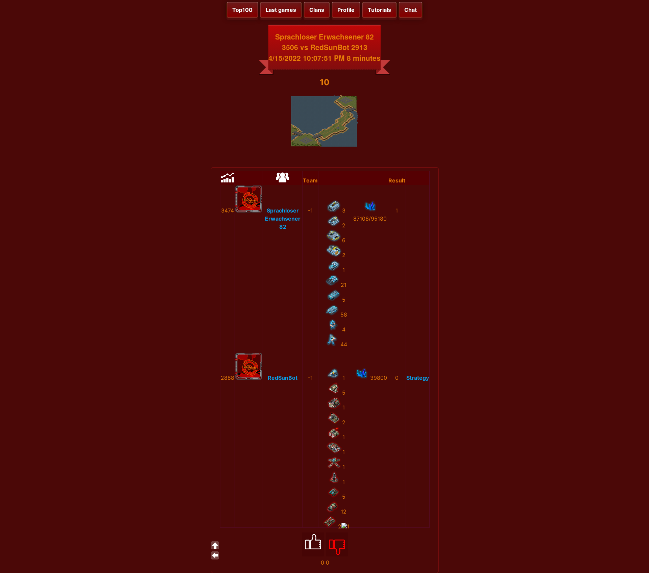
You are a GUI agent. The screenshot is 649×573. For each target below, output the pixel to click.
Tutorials (379, 9)
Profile (346, 9)
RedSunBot (282, 377)
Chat (410, 9)
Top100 (242, 9)
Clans (316, 9)
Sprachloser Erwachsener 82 (283, 218)
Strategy (417, 377)
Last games (281, 9)
